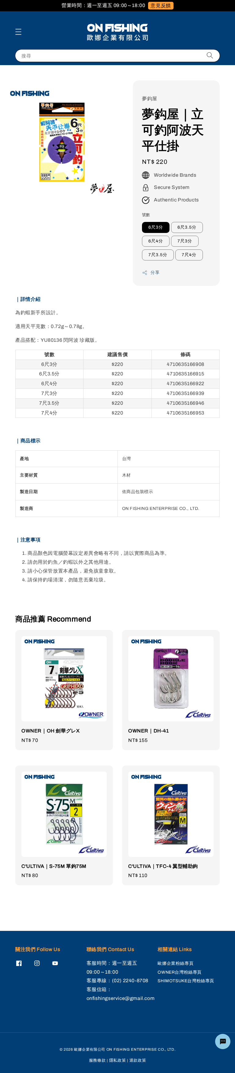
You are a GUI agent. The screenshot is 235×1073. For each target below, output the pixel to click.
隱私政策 (117, 1060)
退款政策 (137, 1060)
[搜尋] (210, 55)
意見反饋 (161, 5)
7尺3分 (184, 241)
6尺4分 (155, 241)
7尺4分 (189, 255)
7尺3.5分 (157, 255)
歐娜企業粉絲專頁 (175, 963)
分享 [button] (155, 272)
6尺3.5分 (186, 227)
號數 (146, 215)
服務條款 (97, 1060)
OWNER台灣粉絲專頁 (180, 972)
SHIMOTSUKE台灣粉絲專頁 (186, 981)
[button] (18, 32)
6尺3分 (155, 227)
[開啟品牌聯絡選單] (222, 1041)
